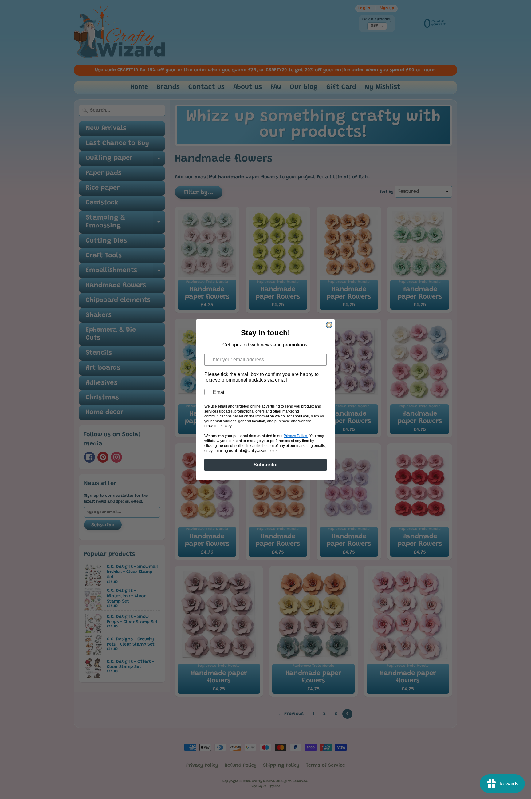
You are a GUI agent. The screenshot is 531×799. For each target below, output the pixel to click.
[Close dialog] (329, 325)
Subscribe (265, 464)
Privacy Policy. (296, 436)
